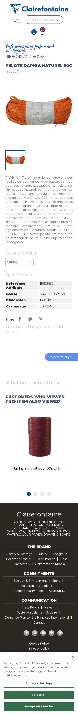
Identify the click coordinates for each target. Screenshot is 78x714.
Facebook (26, 633)
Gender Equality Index (27, 591)
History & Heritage (19, 554)
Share (20, 319)
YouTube (43, 633)
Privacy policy (39, 648)
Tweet (30, 319)
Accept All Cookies (39, 706)
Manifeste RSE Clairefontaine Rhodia (39, 564)
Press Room (30, 607)
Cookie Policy (39, 643)
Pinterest (41, 319)
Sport (56, 581)
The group (60, 554)
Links (63, 559)
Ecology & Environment (30, 581)
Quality (42, 554)
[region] (39, 683)
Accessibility (57, 591)
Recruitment (46, 559)
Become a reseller (18, 559)
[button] (28, 494)
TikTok (60, 633)
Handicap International (37, 586)
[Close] (73, 657)
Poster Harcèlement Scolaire (37, 612)
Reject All (39, 694)
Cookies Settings (39, 683)
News (48, 607)
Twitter (35, 633)
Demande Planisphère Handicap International (37, 617)
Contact (39, 622)
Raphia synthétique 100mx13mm (39, 468)
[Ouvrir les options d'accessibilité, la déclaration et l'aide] (34, 32)
